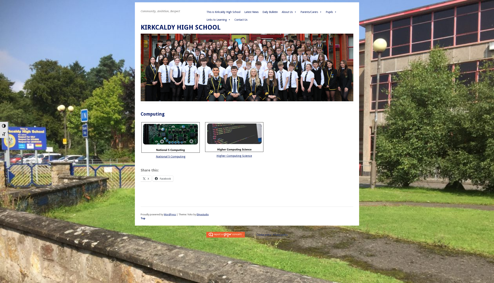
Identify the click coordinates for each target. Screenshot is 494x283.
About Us (287, 12)
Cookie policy (263, 234)
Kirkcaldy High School (181, 27)
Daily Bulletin (270, 12)
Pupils (329, 12)
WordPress (170, 214)
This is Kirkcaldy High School (223, 12)
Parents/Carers (309, 12)
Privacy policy (280, 234)
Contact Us (240, 19)
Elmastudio (203, 214)
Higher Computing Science (234, 156)
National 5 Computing (170, 156)
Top (143, 218)
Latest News (251, 12)
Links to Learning (216, 19)
